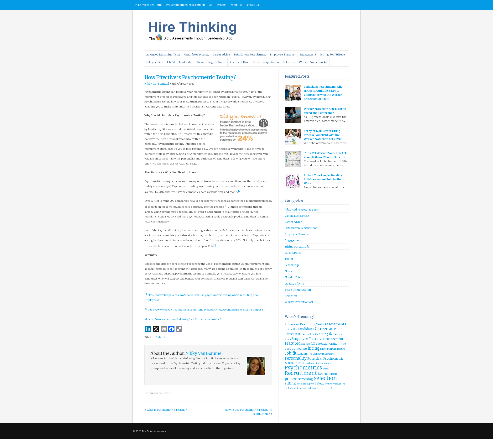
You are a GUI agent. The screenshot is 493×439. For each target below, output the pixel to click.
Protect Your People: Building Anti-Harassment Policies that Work (323, 179)
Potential (315, 358)
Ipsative (341, 349)
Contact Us (252, 5)
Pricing (222, 5)
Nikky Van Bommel (156, 83)
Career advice (221, 54)
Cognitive (305, 334)
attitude (288, 329)
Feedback (305, 343)
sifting (290, 383)
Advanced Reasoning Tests (163, 54)
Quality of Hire (239, 62)
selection (325, 378)
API (211, 5)
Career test (292, 334)
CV (312, 333)
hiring (313, 348)
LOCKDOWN (318, 354)
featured (293, 343)
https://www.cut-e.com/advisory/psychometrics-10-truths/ (184, 319)
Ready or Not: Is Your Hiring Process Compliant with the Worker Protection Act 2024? (323, 135)
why (305, 388)
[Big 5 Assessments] (195, 43)
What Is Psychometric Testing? (167, 409)
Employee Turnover (283, 54)
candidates (306, 329)
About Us (236, 5)
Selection (289, 62)
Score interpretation (266, 62)
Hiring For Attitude (332, 54)
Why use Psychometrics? (320, 388)
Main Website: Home (148, 5)
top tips (328, 383)
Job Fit (171, 62)
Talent (319, 383)
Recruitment (301, 372)
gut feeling (299, 348)
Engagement (308, 54)
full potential (320, 343)
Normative (329, 354)
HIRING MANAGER (328, 349)
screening (305, 379)
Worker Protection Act (313, 62)
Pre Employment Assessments (185, 5)
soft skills (301, 383)
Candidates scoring (196, 54)
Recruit (326, 368)
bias (295, 329)
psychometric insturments (318, 363)
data (333, 333)
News (200, 62)
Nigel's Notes (217, 62)
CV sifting (321, 334)
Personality (296, 358)
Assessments (335, 323)
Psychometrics (303, 367)
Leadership (186, 62)
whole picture (296, 388)
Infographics (154, 62)
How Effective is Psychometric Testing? (190, 77)
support (310, 383)
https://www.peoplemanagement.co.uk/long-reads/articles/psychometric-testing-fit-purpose (205, 309)
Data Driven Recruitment (250, 54)
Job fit (291, 353)
